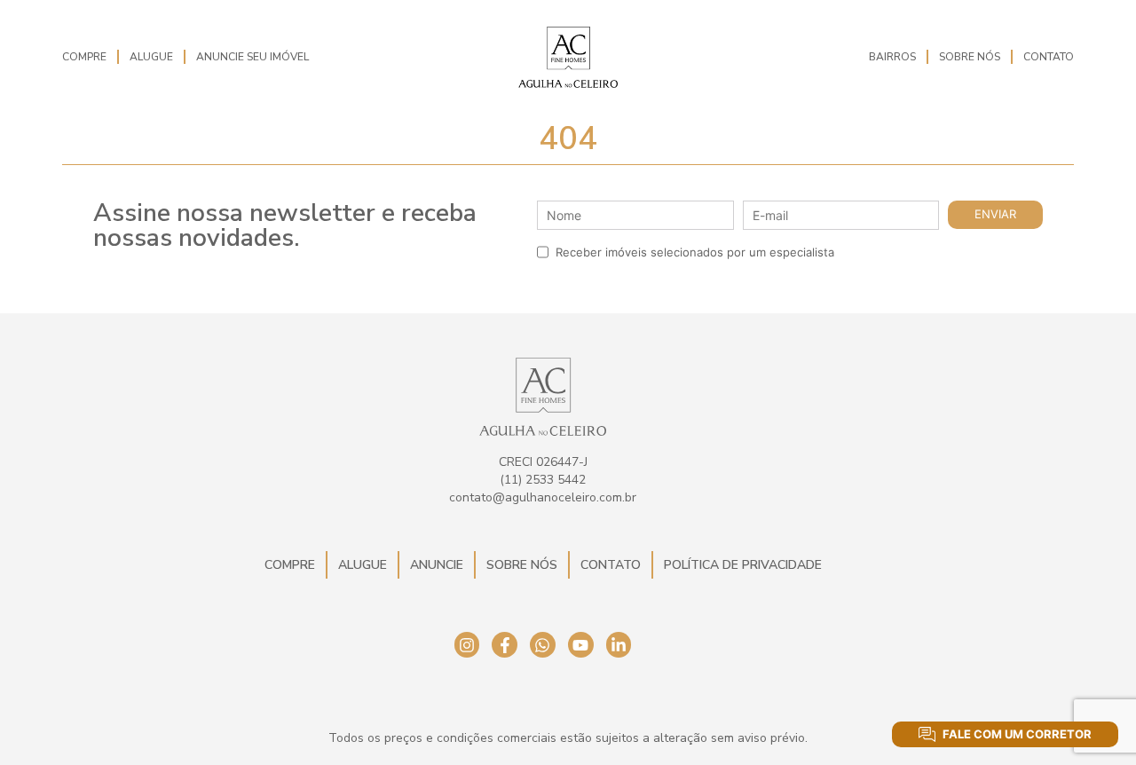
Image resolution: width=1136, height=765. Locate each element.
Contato (1048, 57)
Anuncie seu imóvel (252, 57)
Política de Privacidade (743, 564)
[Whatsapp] (543, 645)
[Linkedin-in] (619, 645)
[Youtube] (581, 645)
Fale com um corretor (1017, 734)
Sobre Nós (969, 57)
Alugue (151, 57)
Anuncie (436, 564)
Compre (84, 57)
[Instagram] (467, 645)
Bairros (892, 57)
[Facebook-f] (504, 645)
